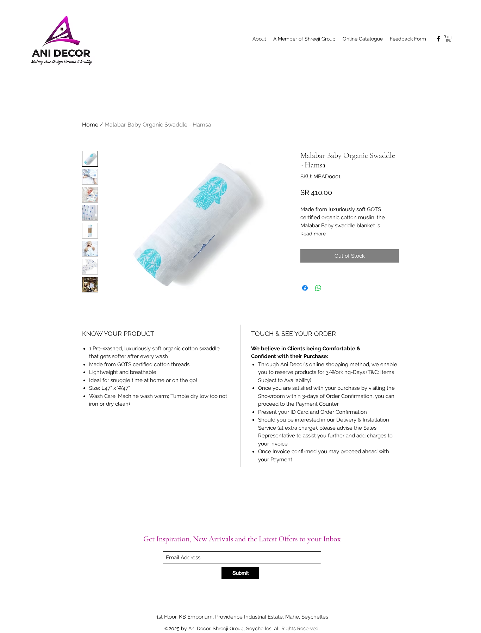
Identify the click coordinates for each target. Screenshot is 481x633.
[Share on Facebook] (305, 288)
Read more (313, 233)
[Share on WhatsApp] (318, 288)
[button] (448, 38)
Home (90, 124)
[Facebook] (438, 38)
